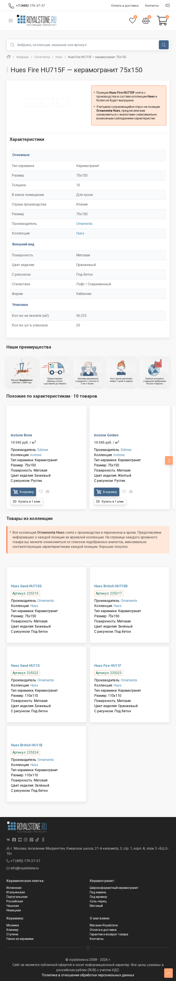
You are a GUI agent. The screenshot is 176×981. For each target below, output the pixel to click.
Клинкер (12, 929)
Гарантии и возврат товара (109, 934)
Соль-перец (98, 901)
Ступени (12, 934)
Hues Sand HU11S (25, 666)
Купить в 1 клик (29, 501)
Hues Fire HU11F (107, 666)
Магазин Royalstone (104, 925)
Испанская (13, 887)
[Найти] (164, 44)
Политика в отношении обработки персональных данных (88, 975)
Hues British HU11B (26, 745)
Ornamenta (84, 224)
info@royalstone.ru (24, 868)
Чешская (12, 905)
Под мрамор (98, 896)
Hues (80, 233)
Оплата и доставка (103, 929)
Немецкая (13, 910)
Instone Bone (21, 435)
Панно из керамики (19, 938)
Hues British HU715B (110, 586)
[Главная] (8, 57)
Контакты (96, 938)
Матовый (96, 905)
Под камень (98, 892)
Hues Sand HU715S (26, 586)
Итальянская (15, 892)
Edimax (42, 450)
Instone (35, 455)
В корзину (26, 492)
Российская (14, 901)
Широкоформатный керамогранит (114, 887)
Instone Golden (106, 435)
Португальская (16, 896)
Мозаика (12, 925)
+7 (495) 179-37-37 (25, 861)
